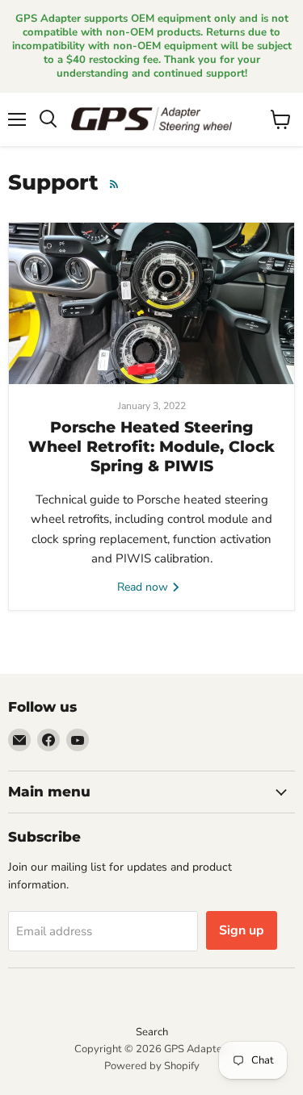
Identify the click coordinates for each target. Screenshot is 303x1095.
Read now (144, 587)
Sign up (241, 930)
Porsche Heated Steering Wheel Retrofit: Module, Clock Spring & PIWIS (151, 447)
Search (152, 1032)
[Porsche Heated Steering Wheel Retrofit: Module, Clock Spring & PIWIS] (151, 303)
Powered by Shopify (152, 1066)
